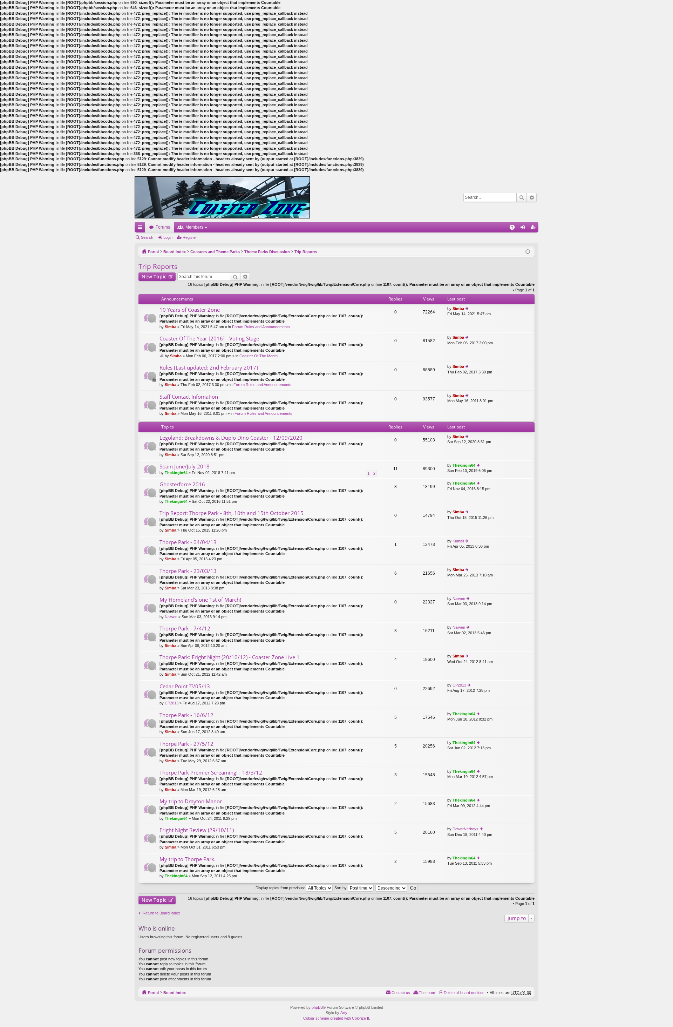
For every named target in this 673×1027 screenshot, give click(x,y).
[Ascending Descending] (391, 888)
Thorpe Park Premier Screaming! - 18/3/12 (210, 772)
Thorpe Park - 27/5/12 (186, 744)
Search (521, 197)
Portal (153, 252)
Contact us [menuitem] (401, 993)
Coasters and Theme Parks (215, 252)
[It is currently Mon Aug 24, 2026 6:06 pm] (527, 252)
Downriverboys (465, 829)
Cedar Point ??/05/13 (184, 686)
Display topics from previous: (281, 888)
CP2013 (171, 703)
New (154, 276)
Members (194, 227)
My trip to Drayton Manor (190, 801)
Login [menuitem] (524, 228)
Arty (343, 1013)
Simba (170, 327)
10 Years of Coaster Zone (189, 309)
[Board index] (222, 197)
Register (190, 237)
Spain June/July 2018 (184, 466)
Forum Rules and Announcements (261, 327)
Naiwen (171, 617)
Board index (174, 252)
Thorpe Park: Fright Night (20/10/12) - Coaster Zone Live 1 (229, 657)
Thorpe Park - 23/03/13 (188, 571)
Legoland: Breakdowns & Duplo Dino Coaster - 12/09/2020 (230, 437)
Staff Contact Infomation (188, 396)
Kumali (458, 541)
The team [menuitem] (427, 993)
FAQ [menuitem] (514, 228)
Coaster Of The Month (258, 356)
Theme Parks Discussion (267, 252)
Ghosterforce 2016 (182, 484)
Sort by (341, 888)
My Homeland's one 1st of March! (200, 599)
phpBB (317, 1007)
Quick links (141, 228)
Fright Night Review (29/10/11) (196, 830)
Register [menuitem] (534, 228)
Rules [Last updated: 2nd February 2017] (208, 367)
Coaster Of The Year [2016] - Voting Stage (209, 338)
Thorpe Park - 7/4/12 (184, 628)
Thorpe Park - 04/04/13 (188, 542)
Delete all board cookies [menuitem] (464, 993)
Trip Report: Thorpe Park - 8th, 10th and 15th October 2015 (231, 513)
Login (167, 237)
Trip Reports (305, 252)
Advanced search (531, 197)
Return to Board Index (161, 913)
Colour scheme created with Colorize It (336, 1018)
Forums (163, 227)
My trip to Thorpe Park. (187, 859)
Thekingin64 (176, 473)
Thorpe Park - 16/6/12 (186, 715)
